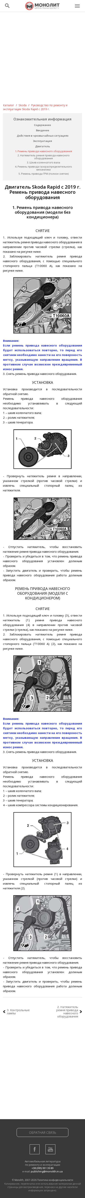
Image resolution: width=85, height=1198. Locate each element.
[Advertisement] (42, 59)
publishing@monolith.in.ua (47, 1171)
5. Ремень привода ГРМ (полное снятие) (44, 173)
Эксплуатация (42, 141)
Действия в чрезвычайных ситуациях (42, 135)
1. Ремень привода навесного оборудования (43, 151)
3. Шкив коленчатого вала (43, 162)
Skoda (22, 105)
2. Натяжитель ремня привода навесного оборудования (44, 157)
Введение (42, 130)
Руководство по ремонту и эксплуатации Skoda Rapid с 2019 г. (35, 107)
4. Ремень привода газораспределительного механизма (43, 168)
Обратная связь (42, 1132)
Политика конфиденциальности (55, 1180)
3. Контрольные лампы (18, 1011)
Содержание (42, 125)
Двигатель (42, 146)
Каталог (8, 105)
